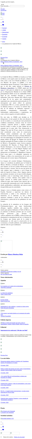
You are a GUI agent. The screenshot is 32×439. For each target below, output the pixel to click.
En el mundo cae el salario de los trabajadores (12, 286)
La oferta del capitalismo (7, 293)
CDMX (4, 30)
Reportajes (4, 34)
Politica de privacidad (19, 437)
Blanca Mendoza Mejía (6, 61)
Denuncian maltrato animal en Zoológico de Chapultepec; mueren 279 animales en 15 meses (15, 362)
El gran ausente (4, 299)
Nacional (4, 28)
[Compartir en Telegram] (2, 236)
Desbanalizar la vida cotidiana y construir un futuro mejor (15, 306)
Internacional (5, 32)
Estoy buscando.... (5, 6)
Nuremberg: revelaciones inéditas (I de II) (11, 271)
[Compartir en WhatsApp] (5, 63)
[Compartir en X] (3, 63)
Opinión (4, 38)
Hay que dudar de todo (6, 274)
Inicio (3, 41)
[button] (3, 57)
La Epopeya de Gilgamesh (7, 412)
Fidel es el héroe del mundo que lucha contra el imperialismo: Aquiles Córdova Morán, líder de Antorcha (16, 369)
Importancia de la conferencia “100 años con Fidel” (14, 330)
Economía (4, 36)
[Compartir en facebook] (2, 230)
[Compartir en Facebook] (1, 63)
